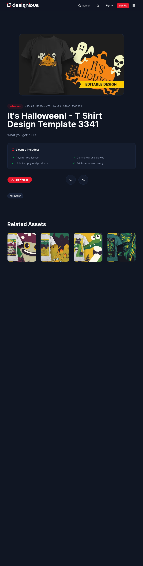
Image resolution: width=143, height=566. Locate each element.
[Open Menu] (134, 5)
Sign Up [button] (122, 5)
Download (22, 179)
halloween (15, 195)
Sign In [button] (109, 5)
